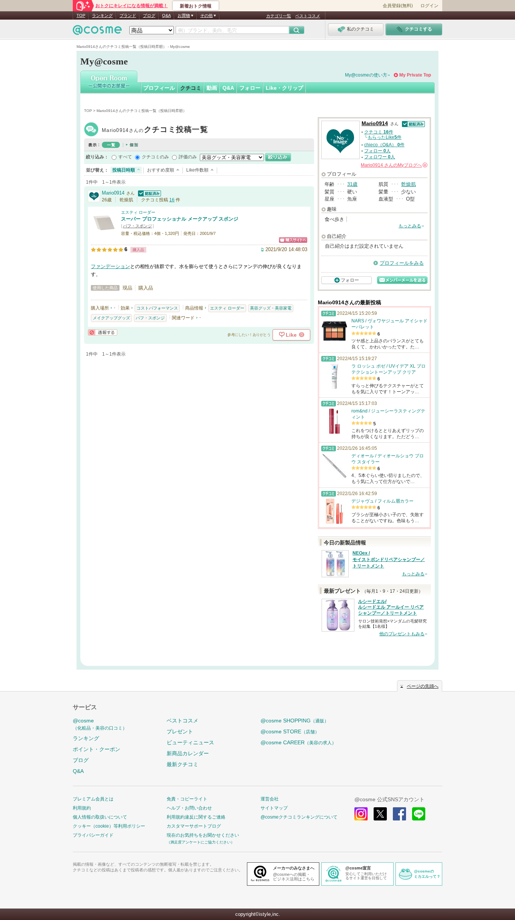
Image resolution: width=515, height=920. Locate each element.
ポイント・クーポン (96, 749)
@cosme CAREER (298, 742)
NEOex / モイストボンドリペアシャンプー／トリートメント (389, 559)
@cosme (100, 724)
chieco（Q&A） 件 (384, 144)
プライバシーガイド (93, 835)
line (418, 813)
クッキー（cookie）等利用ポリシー (109, 826)
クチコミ (190, 88)
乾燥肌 (408, 184)
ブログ (149, 15)
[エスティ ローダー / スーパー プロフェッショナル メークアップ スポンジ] (104, 232)
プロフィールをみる (402, 263)
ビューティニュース (190, 742)
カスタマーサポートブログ (194, 826)
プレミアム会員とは (93, 799)
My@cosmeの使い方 (366, 75)
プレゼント (180, 731)
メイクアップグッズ (111, 318)
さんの (393, 165)
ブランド (128, 15)
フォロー (250, 88)
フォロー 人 (377, 150)
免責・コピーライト (187, 799)
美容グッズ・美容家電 (270, 308)
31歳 (352, 184)
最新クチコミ (182, 764)
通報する (102, 332)
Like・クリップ (284, 88)
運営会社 (270, 799)
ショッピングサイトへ (293, 240)
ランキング (102, 15)
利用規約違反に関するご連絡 (196, 817)
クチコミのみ (155, 156)
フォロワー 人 (379, 156)
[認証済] (148, 193)
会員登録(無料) (398, 5)
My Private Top (415, 75)
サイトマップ (274, 808)
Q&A (166, 15)
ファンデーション (110, 266)
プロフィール (159, 88)
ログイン (429, 5)
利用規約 (82, 808)
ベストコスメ (307, 16)
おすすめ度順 (160, 170)
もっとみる (410, 225)
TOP (81, 15)
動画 (212, 88)
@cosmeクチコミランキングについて (299, 817)
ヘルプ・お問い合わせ (189, 808)
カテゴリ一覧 (278, 16)
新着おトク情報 (196, 6)
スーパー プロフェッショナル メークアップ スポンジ (179, 219)
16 (172, 199)
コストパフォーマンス (157, 308)
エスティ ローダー (138, 212)
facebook (399, 813)
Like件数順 (197, 170)
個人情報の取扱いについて (100, 817)
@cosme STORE (290, 731)
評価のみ (188, 156)
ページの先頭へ (422, 686)
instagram (361, 813)
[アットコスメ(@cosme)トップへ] (97, 32)
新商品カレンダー (188, 753)
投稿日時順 (123, 170)
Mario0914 (155, 130)
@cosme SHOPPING (295, 721)
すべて (125, 156)
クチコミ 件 (378, 132)
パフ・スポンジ (137, 226)
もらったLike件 (385, 137)
